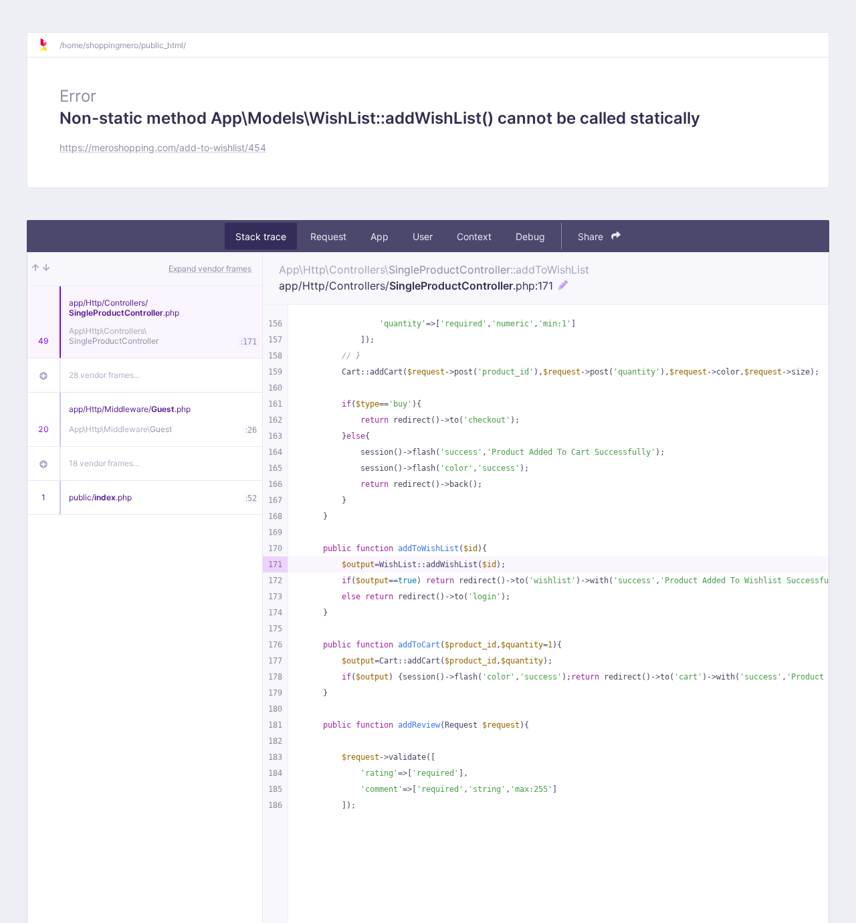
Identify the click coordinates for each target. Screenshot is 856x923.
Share (592, 236)
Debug (530, 236)
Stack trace (260, 236)
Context (474, 236)
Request (328, 236)
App (379, 236)
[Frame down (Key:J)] (46, 269)
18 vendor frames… (104, 463)
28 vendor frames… (104, 375)
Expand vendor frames (210, 269)
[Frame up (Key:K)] (35, 269)
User (423, 236)
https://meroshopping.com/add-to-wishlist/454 (163, 147)
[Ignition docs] (49, 45)
